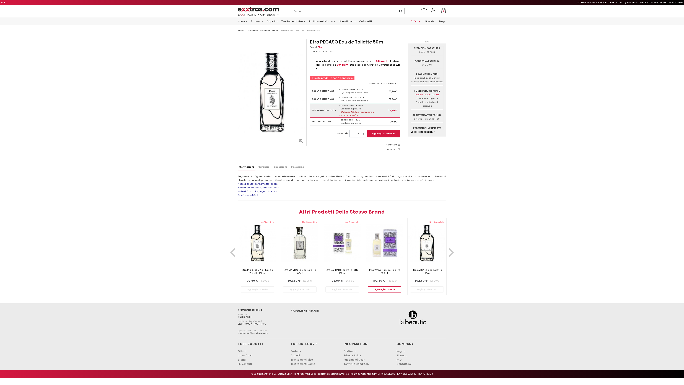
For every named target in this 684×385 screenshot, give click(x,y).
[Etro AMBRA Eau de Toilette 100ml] (426, 243)
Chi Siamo (350, 351)
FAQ (399, 359)
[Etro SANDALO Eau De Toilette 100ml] (342, 243)
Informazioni (246, 166)
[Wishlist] (424, 10)
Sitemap (402, 355)
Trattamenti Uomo (303, 364)
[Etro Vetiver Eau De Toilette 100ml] (384, 243)
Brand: (316, 47)
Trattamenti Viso (302, 359)
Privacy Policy (352, 355)
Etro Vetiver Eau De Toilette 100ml (384, 271)
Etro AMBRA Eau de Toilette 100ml (427, 271)
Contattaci (404, 364)
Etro (320, 47)
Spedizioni (280, 166)
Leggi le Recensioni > (423, 132)
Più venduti (245, 364)
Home (241, 30)
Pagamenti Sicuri (354, 359)
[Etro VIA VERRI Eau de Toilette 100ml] (299, 243)
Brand (242, 359)
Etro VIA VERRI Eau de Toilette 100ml (300, 271)
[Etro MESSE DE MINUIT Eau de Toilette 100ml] (257, 243)
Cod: (312, 51)
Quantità (342, 133)
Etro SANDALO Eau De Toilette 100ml (342, 271)
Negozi (401, 351)
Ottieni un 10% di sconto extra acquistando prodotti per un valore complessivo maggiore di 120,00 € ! (342, 2)
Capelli (295, 355)
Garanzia (264, 166)
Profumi (296, 351)
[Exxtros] (264, 11)
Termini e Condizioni (356, 364)
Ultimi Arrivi (245, 355)
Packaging (297, 166)
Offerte (242, 351)
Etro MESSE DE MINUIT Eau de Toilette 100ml (257, 271)
